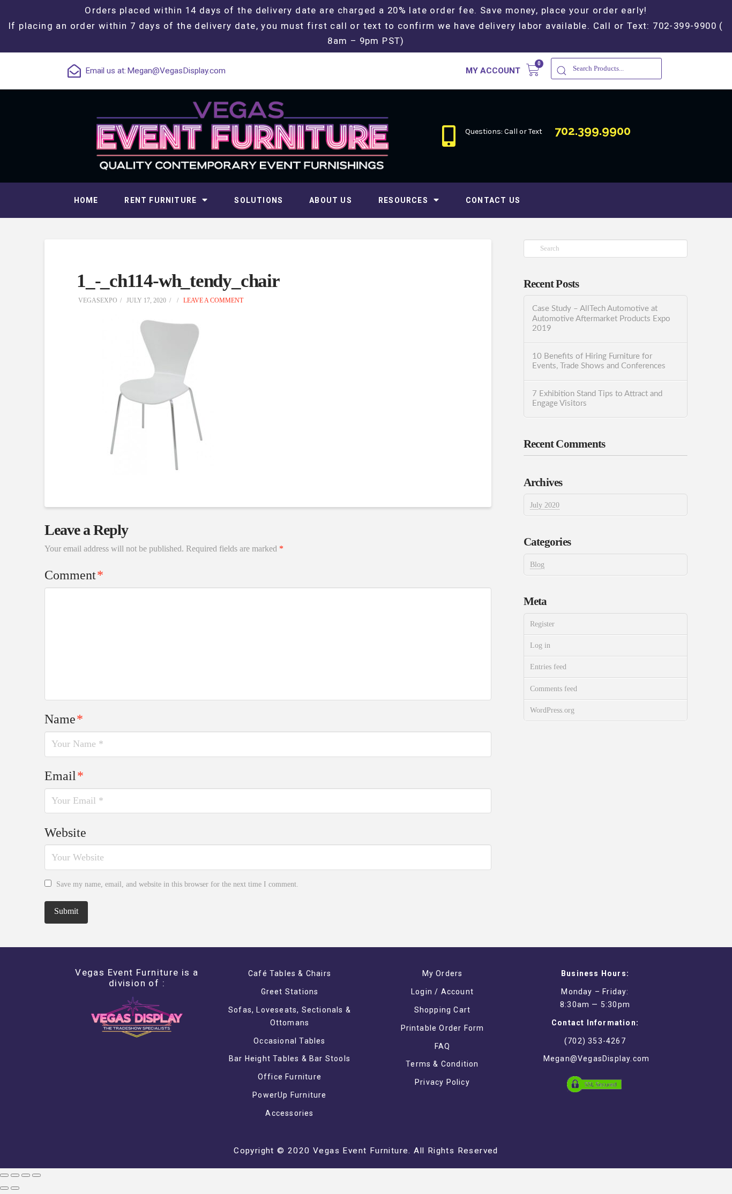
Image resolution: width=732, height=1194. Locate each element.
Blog (537, 565)
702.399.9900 (593, 131)
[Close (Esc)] (4, 1175)
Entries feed (548, 667)
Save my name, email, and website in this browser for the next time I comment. (177, 884)
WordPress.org (552, 710)
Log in (540, 645)
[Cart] (533, 70)
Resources (403, 200)
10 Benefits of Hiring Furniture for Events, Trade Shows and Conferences (599, 361)
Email (64, 776)
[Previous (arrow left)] (4, 1188)
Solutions (258, 200)
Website (65, 833)
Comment (73, 575)
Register (542, 624)
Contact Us (493, 200)
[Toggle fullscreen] (25, 1175)
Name (63, 719)
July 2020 (544, 505)
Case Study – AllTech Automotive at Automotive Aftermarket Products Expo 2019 (601, 318)
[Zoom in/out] (36, 1175)
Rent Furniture (160, 200)
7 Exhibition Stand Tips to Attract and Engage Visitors (597, 399)
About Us (330, 200)
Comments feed (553, 689)
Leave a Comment (212, 300)
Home (86, 200)
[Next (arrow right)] (15, 1188)
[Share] (15, 1175)
